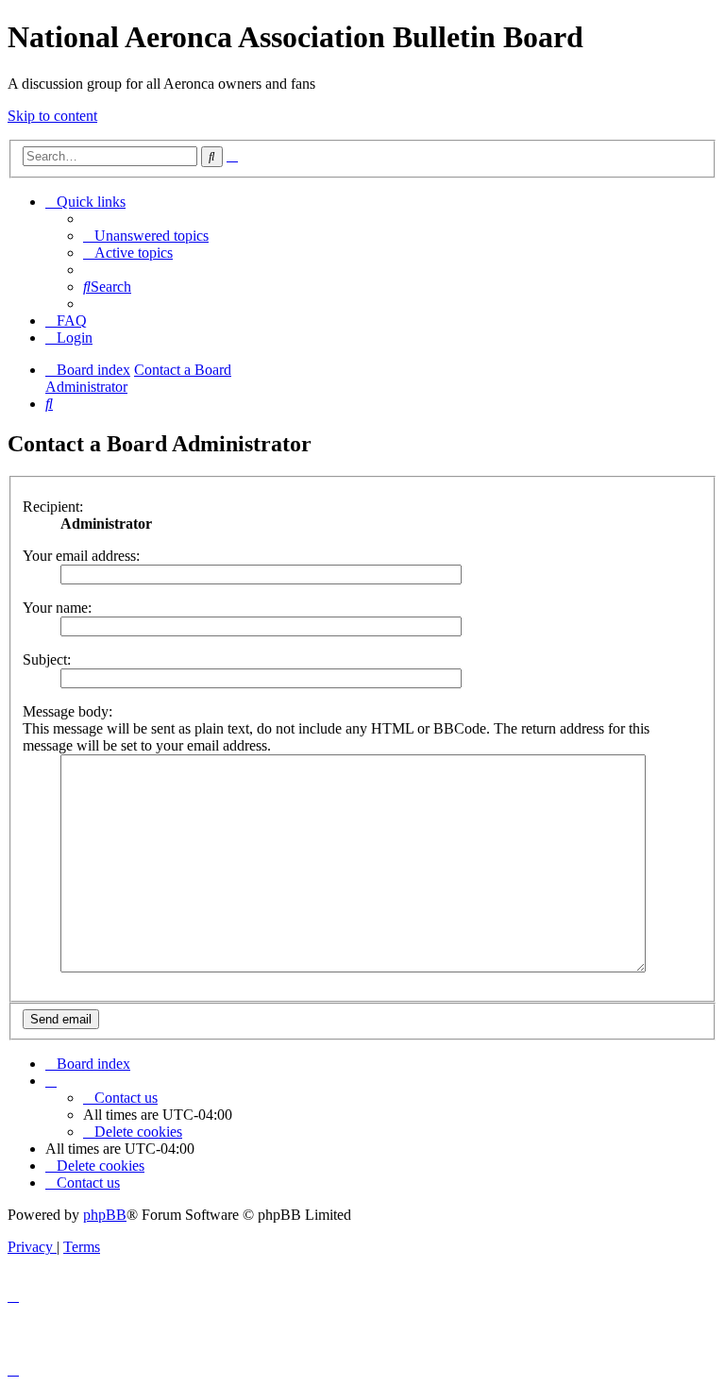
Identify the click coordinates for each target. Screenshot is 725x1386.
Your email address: (81, 556)
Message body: (67, 711)
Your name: (57, 608)
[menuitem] (146, 236)
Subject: (47, 659)
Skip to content (52, 116)
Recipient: (53, 507)
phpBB (104, 1215)
